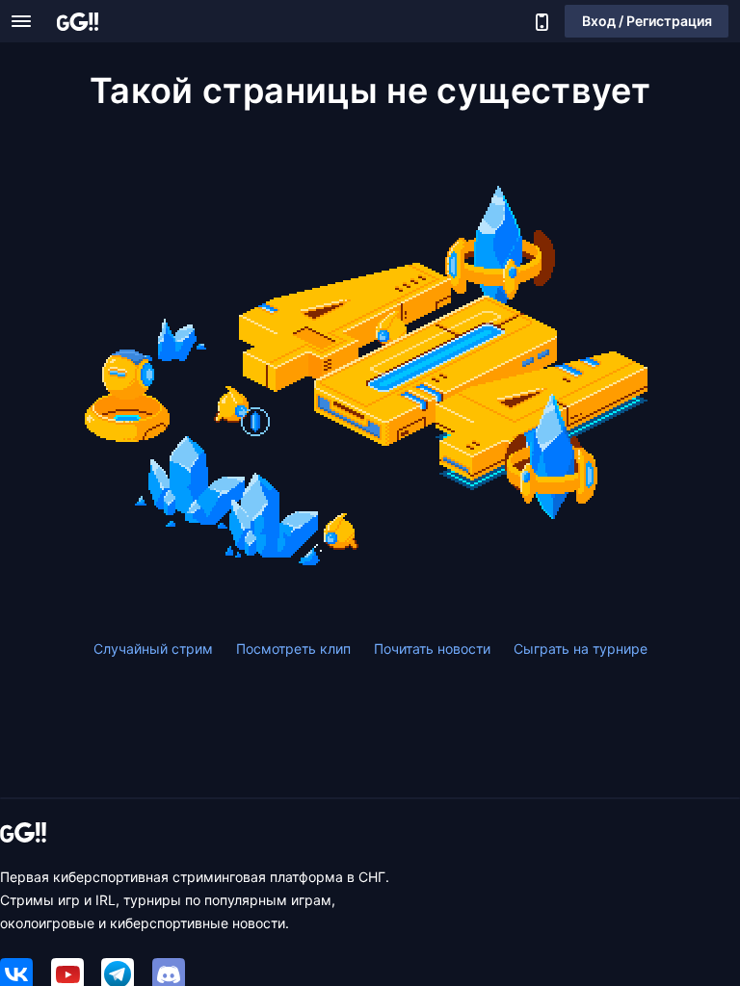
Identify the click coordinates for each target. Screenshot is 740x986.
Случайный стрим (153, 648)
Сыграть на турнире (581, 648)
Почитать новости (432, 648)
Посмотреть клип (293, 648)
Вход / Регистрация (647, 21)
